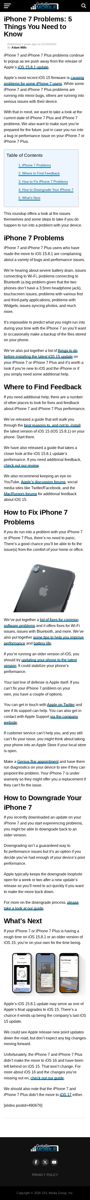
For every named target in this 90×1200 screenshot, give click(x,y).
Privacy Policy (45, 1175)
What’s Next (31, 198)
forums (20, 494)
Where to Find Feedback (41, 173)
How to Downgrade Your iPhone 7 (47, 190)
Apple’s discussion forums (43, 482)
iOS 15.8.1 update (33, 67)
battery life (42, 643)
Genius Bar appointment (38, 762)
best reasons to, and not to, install (52, 425)
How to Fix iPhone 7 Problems (45, 181)
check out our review (21, 466)
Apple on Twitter (61, 705)
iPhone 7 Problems (36, 165)
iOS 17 (66, 1095)
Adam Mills (19, 47)
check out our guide (47, 1078)
